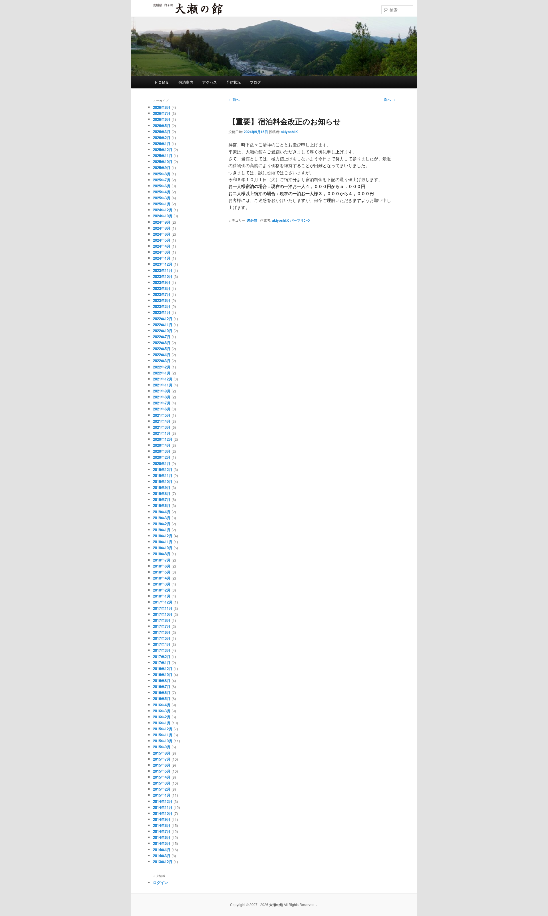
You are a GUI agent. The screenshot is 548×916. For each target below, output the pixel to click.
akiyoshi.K (289, 131)
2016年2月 (161, 716)
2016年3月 (161, 710)
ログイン (160, 882)
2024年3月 (161, 252)
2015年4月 (161, 777)
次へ (389, 99)
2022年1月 (161, 373)
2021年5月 (161, 415)
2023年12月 (162, 264)
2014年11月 (162, 807)
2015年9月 (161, 746)
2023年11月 (162, 270)
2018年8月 (161, 553)
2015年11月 (162, 734)
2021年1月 (161, 433)
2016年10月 (162, 674)
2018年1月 (161, 596)
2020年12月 (162, 439)
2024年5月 (161, 240)
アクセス (209, 82)
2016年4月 (161, 704)
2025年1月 (161, 204)
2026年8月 (161, 107)
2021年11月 (162, 385)
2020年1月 (161, 463)
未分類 (252, 220)
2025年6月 (161, 186)
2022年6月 (161, 342)
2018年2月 (161, 590)
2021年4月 (161, 421)
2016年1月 (161, 722)
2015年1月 (161, 795)
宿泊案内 (185, 82)
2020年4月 (161, 445)
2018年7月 (161, 560)
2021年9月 (161, 391)
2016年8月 (161, 680)
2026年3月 (161, 131)
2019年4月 (161, 511)
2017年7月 (161, 626)
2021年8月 (161, 397)
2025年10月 (162, 161)
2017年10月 (162, 614)
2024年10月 (162, 216)
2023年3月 (161, 306)
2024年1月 (161, 258)
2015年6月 (161, 765)
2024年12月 (162, 210)
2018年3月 (161, 584)
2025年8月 (161, 174)
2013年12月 (162, 861)
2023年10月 (162, 276)
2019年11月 (162, 475)
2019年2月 (161, 523)
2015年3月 (161, 783)
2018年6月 (161, 566)
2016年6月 (161, 692)
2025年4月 (161, 192)
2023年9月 (161, 282)
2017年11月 (162, 608)
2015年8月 (161, 753)
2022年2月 (161, 367)
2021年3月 (161, 427)
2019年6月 (161, 505)
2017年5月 (161, 638)
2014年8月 (161, 825)
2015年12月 (162, 728)
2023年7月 (161, 294)
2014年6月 (161, 837)
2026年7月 (161, 113)
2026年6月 (161, 119)
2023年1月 (161, 312)
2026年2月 (161, 137)
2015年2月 (161, 789)
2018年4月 (161, 578)
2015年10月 (162, 740)
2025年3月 (161, 198)
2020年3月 (161, 451)
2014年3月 (161, 855)
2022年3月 (161, 360)
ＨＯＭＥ (161, 82)
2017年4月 (161, 644)
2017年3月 (161, 650)
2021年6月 (161, 409)
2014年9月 (161, 819)
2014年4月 (161, 849)
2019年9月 (161, 487)
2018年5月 (161, 572)
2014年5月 (161, 843)
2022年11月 (162, 324)
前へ (233, 99)
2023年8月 (161, 288)
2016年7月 (161, 686)
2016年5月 (161, 698)
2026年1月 (161, 143)
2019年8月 (161, 493)
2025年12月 (162, 149)
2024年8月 (161, 228)
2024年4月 (161, 246)
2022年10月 (162, 330)
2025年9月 (161, 167)
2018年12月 (162, 535)
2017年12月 (162, 602)
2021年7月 (161, 403)
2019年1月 (161, 529)
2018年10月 (162, 547)
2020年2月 (161, 457)
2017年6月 (161, 632)
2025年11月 (162, 155)
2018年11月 (162, 541)
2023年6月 (161, 300)
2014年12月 (162, 801)
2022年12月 (162, 318)
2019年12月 (162, 469)
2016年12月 (162, 668)
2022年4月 (161, 354)
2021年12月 (162, 379)
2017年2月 (161, 656)
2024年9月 (161, 222)
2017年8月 (161, 620)
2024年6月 (161, 234)
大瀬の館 (170, 14)
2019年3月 (161, 517)
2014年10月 (162, 813)
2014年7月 (161, 831)
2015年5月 (161, 771)
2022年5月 (161, 348)
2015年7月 (161, 759)
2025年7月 (161, 180)
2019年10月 (162, 481)
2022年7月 (161, 336)
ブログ (255, 82)
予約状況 (233, 82)
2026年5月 (161, 125)
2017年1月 (161, 662)
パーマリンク (300, 220)
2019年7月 (161, 499)
